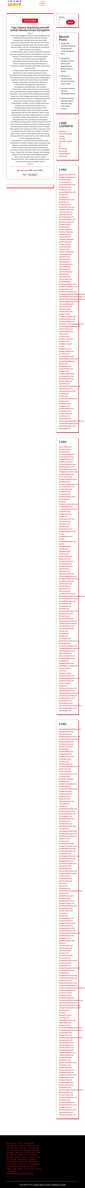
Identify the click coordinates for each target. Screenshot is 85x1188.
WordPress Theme (58, 1185)
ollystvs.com (63, 893)
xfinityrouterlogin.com (67, 688)
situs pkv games (12, 1148)
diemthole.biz (64, 569)
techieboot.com (65, 190)
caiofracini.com (65, 876)
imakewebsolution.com (68, 774)
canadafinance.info (67, 626)
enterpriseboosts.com (67, 531)
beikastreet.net (65, 449)
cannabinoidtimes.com (68, 831)
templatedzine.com (66, 374)
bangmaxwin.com (66, 614)
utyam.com (63, 396)
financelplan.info (65, 754)
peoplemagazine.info (67, 177)
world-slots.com (65, 771)
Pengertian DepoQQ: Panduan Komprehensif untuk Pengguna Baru (68, 48)
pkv (12, 1150)
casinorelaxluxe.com (67, 1052)
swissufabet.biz (65, 237)
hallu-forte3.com (65, 653)
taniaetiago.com (65, 413)
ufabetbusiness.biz (66, 239)
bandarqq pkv (64, 154)
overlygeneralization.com (69, 856)
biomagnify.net (65, 428)
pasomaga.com (65, 418)
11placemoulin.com (66, 801)
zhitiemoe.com (64, 403)
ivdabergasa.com (66, 329)
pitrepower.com (65, 673)
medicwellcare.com (67, 970)
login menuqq (11, 1164)
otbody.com (63, 549)
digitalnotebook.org (67, 814)
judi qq (61, 136)
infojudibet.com (65, 759)
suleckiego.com (65, 711)
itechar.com (63, 195)
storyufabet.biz (65, 267)
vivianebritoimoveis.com (68, 509)
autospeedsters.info (67, 928)
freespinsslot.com (66, 824)
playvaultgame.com (67, 1102)
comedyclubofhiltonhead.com (71, 1000)
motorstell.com (65, 494)
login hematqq (34, 1164)
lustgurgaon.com (65, 794)
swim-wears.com (65, 477)
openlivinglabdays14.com (69, 301)
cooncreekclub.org (66, 457)
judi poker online (65, 141)
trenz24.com (64, 554)
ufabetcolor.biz (65, 244)
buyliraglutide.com (66, 217)
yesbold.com (64, 197)
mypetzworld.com (66, 339)
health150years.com (67, 497)
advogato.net (64, 524)
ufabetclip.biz (64, 227)
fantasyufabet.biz (66, 232)
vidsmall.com (64, 973)
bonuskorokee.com (66, 1048)
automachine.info (66, 926)
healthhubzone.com (67, 200)
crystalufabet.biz (65, 272)
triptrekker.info (64, 950)
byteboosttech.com (66, 207)
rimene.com (63, 631)
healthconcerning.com (68, 836)
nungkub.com (64, 406)
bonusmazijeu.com (66, 1043)
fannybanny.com (65, 1067)
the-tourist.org (64, 521)
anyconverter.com (66, 561)
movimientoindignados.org (69, 386)
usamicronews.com (66, 1085)
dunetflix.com (64, 384)
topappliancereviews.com (69, 693)
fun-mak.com (64, 1018)
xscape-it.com (64, 314)
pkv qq (19, 1143)
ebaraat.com (64, 202)
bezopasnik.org (65, 606)
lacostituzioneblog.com (68, 399)
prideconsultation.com (68, 784)
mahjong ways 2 (30, 1152)
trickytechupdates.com (68, 696)
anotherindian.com (66, 408)
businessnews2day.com (68, 975)
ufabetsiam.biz (65, 234)
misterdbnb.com (65, 1023)
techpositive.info (65, 878)
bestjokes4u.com (65, 791)
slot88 (8, 1169)
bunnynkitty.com (65, 604)
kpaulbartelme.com (67, 998)
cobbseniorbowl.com (67, 319)
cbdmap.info (64, 761)
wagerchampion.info (67, 931)
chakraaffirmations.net (68, 789)
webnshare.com (65, 853)
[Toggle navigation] (42, 3)
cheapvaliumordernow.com (70, 1008)
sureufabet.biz (64, 262)
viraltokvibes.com (66, 507)
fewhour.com (64, 841)
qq (60, 144)
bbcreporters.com (66, 289)
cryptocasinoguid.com (68, 292)
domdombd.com (65, 1057)
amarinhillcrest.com (66, 519)
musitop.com (64, 394)
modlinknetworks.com (67, 1075)
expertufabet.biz (65, 229)
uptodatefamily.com (67, 391)
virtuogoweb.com (66, 212)
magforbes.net (65, 512)
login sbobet (22, 1159)
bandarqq (13, 1166)
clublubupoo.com (66, 1040)
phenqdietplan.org (66, 379)
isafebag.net (64, 526)
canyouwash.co (65, 182)
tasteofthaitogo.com (67, 601)
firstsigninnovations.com (68, 472)
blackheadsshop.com (67, 990)
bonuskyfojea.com (66, 1045)
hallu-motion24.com (67, 656)
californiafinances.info (68, 623)
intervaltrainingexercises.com (71, 1028)
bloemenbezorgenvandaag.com (72, 596)
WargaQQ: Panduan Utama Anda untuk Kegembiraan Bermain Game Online (67, 64)
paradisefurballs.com (67, 826)
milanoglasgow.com (67, 651)
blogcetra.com (65, 888)
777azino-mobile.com (67, 316)
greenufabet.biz (65, 242)
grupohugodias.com (67, 361)
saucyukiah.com (65, 447)
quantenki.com (65, 965)
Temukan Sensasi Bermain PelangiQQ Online (68, 91)
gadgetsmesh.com (66, 861)
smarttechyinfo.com (67, 811)
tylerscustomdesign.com (68, 484)
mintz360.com (64, 804)
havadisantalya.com (67, 185)
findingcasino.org (66, 921)
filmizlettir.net (64, 452)
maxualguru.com (66, 816)
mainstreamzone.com (67, 848)
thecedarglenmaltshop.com (70, 729)
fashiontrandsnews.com (68, 287)
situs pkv (23, 1148)
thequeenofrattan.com (68, 906)
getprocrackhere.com (67, 1062)
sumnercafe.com (65, 381)
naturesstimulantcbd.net (68, 423)
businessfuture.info (66, 756)
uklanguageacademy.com (69, 737)
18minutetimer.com (66, 844)
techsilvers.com (65, 366)
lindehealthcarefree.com (69, 739)
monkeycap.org (65, 514)
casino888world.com (67, 1020)
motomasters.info (66, 955)
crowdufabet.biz (65, 279)
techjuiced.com (65, 204)
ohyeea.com (64, 401)
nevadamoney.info (66, 628)
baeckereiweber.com (67, 175)
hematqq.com (34, 1162)
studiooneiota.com (66, 918)
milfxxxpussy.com (66, 389)
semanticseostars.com (67, 846)
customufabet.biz (66, 264)
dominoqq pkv (28, 1143)
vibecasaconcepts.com (68, 960)
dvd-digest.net (65, 638)
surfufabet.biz (64, 257)
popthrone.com (65, 769)
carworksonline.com (67, 487)
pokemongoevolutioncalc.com (71, 1090)
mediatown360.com (67, 676)
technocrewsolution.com (68, 504)
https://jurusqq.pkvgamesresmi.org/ (19, 1173)
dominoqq (63, 149)
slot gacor (63, 131)
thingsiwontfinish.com (67, 1115)
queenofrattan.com (66, 903)
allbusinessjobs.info (66, 742)
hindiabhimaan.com (67, 698)
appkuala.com (64, 589)
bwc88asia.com (65, 349)
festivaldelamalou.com (68, 469)
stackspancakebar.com (68, 646)
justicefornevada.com (67, 863)
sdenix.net (63, 516)
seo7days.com (64, 591)
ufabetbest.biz (64, 259)
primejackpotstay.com (68, 1097)
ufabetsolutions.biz (66, 252)
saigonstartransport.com (68, 611)
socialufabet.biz (65, 254)
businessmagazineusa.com (69, 968)
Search (62, 17)
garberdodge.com (66, 474)
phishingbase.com (66, 1092)
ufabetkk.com (64, 571)
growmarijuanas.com (67, 851)
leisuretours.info (65, 866)
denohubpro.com (65, 908)
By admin (26, 170)
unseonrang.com (65, 881)
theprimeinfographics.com (69, 1005)
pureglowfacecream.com (69, 579)
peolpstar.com (64, 482)
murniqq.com (23, 1162)
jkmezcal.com (64, 1025)
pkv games (32, 174)
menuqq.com (11, 1143)
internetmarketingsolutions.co (71, 891)
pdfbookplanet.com (67, 901)
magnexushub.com (66, 209)
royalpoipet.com (65, 1033)
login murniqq (22, 1164)
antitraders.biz (64, 309)
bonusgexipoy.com (66, 1050)
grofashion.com (65, 1087)
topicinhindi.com (65, 734)
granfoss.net (64, 661)
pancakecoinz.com (66, 779)
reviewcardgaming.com (68, 985)
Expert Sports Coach (42, 1185)
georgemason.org (66, 732)
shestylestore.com (66, 1112)
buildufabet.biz (65, 282)
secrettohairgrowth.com (68, 599)
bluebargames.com (66, 467)
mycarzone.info (65, 958)
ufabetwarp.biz (65, 224)
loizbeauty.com (65, 559)
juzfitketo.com (64, 416)
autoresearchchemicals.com (70, 706)
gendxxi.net (63, 953)
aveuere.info (64, 829)
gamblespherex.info (67, 941)
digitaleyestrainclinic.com (69, 678)
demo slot (27, 1150)
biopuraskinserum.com (68, 621)
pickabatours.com (66, 746)
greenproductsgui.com (68, 834)
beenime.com (64, 1010)
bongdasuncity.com (67, 819)
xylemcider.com (65, 411)
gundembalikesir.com (67, 192)
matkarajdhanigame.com (69, 766)
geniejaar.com (64, 796)
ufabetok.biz (64, 274)
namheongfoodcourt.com (69, 648)
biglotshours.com (65, 214)
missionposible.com (66, 681)
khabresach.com (65, 701)
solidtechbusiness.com (67, 983)
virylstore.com (64, 492)
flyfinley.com (64, 781)
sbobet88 (32, 1159)
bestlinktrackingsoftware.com (71, 1038)
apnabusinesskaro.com (68, 708)
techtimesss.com (65, 489)
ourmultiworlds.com (67, 454)
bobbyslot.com (64, 799)
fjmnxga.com (64, 609)
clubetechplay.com (66, 1055)
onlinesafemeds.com (67, 219)
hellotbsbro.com (65, 868)
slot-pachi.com (65, 821)
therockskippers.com (67, 658)
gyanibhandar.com (66, 222)
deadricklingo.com (66, 936)
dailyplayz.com (65, 1060)
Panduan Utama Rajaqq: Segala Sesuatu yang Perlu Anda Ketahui (67, 103)
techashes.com (65, 180)
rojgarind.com (64, 839)
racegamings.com (66, 1095)
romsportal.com (65, 1107)
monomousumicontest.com (69, 933)
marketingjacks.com (67, 691)
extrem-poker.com (66, 351)
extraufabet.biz (65, 247)
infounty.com (64, 341)
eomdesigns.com (65, 948)
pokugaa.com (64, 1100)
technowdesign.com (67, 321)
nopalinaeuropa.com (67, 426)
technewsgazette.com (68, 576)
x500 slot (35, 1150)
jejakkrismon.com (66, 566)
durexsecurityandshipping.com (71, 324)
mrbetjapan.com (65, 584)
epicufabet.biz (64, 269)
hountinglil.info (64, 786)
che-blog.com (64, 776)
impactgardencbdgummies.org (71, 421)
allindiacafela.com (66, 663)
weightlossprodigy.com (68, 809)
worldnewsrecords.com (68, 978)
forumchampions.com (67, 464)
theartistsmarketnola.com (69, 641)
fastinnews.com (65, 1065)
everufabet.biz (65, 277)
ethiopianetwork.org (67, 858)
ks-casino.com (64, 354)
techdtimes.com (65, 187)
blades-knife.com (66, 911)
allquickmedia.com (66, 574)
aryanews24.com (65, 311)
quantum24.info (65, 963)
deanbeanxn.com (66, 764)
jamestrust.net (64, 551)
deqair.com (63, 364)
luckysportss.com (65, 1080)
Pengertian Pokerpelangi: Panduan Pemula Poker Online (68, 80)
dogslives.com (64, 898)
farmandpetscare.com (68, 871)
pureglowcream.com (67, 594)
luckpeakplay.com (66, 1082)
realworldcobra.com (67, 923)
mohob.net (63, 806)
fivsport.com (64, 371)
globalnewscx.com (66, 896)
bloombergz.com (65, 529)
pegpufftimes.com (66, 459)
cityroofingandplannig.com (70, 326)
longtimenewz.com (66, 1077)
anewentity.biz (64, 586)
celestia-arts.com (66, 462)
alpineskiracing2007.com (69, 666)
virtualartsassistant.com (68, 1003)
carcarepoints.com (66, 356)
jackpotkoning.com (66, 1072)
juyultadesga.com (66, 331)
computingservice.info (68, 873)
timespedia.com (65, 564)
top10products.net (66, 744)
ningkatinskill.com (66, 369)
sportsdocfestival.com (67, 1110)
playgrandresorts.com (67, 1105)
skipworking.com (65, 556)
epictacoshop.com (66, 618)
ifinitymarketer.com (66, 1070)
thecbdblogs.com (66, 703)
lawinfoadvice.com (66, 376)
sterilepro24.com (65, 980)
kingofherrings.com (66, 581)
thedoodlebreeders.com (68, 359)
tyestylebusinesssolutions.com (71, 1030)
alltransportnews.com (67, 284)
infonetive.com (65, 616)
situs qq (62, 139)
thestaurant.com (65, 1035)
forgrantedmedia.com (68, 479)
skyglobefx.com (65, 938)
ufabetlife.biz (64, 249)
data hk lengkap (65, 134)
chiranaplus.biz (65, 643)
